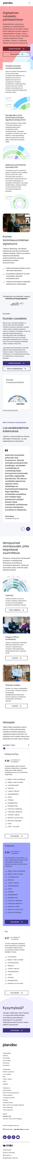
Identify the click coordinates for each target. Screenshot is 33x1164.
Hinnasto (5, 1055)
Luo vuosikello (7, 1074)
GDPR (4, 1081)
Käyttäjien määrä (9, 745)
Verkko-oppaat (7, 1079)
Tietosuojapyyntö (8, 1110)
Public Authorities (8, 1107)
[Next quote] (28, 529)
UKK (4, 1076)
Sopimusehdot (7, 1090)
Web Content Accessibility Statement (13, 1105)
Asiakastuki (6, 1063)
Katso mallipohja (14, 610)
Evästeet (5, 1100)
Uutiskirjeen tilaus (8, 1102)
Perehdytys (6, 1065)
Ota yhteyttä (14, 836)
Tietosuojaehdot (7, 1095)
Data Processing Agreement (11, 1092)
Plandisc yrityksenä (8, 1071)
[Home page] (8, 3)
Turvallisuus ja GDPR (9, 1097)
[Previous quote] (23, 529)
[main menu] (29, 3)
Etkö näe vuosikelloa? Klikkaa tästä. (10, 410)
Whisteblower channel (10, 1158)
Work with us (7, 1155)
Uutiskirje (5, 1084)
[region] (16, 484)
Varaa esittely (14, 54)
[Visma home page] (16, 1145)
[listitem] (18, 957)
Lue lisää (15, 658)
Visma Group (7, 1150)
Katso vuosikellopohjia (14, 368)
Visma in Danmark (9, 1152)
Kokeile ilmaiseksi (15, 49)
